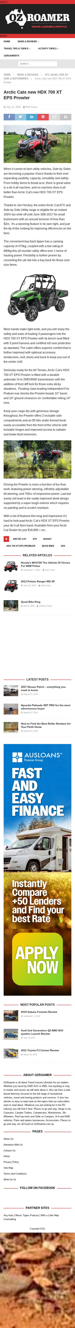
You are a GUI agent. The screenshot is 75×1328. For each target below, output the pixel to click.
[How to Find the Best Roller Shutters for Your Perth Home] (11, 727)
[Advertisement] (37, 650)
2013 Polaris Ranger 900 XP (38, 581)
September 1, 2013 (31, 570)
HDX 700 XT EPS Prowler (20, 546)
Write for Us (10, 1179)
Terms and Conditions (15, 1173)
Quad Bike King (30, 601)
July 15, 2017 (29, 1038)
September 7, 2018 (31, 1016)
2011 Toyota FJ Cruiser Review (40, 1050)
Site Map (8, 1167)
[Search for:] (37, 63)
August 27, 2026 (30, 694)
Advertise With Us (13, 1144)
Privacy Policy (11, 1162)
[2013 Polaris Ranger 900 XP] (11, 586)
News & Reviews (27, 41)
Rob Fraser (31, 107)
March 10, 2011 (30, 1054)
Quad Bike (48, 546)
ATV (35, 539)
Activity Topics (47, 48)
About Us (8, 1139)
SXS (63, 546)
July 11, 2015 (14, 107)
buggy (48, 539)
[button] (3, 2)
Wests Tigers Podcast (27, 1215)
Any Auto (8, 1215)
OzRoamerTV (11, 55)
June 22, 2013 (29, 585)
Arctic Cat (19, 539)
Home (7, 41)
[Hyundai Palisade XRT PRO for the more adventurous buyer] (11, 709)
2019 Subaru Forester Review (39, 1011)
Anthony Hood (45, 606)
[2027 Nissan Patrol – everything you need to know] (11, 690)
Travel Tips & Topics (16, 48)
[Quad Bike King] (11, 605)
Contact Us (9, 1150)
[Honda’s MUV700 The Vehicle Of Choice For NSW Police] (11, 566)
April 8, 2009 (28, 606)
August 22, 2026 (30, 731)
